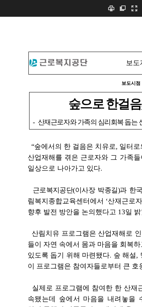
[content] (71, 161)
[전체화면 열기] (134, 8)
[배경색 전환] (123, 8)
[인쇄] (111, 8)
